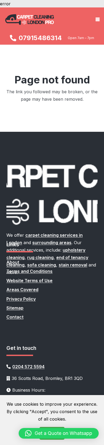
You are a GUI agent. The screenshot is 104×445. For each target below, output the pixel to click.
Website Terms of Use (29, 280)
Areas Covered (22, 289)
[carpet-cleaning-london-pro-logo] (29, 19)
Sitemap (14, 308)
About (12, 262)
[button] (97, 19)
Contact (14, 317)
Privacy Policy (21, 299)
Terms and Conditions (29, 271)
